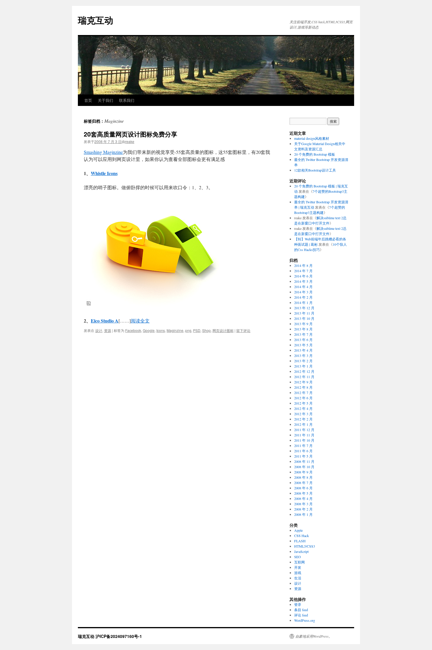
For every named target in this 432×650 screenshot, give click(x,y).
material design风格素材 (311, 138)
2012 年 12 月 (304, 371)
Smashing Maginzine (103, 152)
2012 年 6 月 (303, 397)
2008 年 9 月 (303, 472)
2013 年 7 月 (303, 334)
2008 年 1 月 (303, 514)
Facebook (133, 330)
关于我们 (105, 100)
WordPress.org (304, 620)
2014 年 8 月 (303, 265)
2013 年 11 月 (304, 313)
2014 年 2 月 (303, 297)
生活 (297, 578)
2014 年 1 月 (303, 302)
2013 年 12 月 (304, 307)
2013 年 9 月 (303, 323)
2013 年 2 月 (303, 360)
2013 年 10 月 (304, 318)
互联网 (299, 562)
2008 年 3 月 (303, 503)
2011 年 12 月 (304, 429)
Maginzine (175, 330)
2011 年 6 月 (303, 450)
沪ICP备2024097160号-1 (119, 636)
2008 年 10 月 (304, 466)
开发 (297, 567)
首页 (88, 100)
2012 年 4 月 (303, 408)
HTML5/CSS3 (304, 546)
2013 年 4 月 (303, 350)
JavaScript (301, 551)
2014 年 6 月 (303, 276)
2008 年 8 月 (303, 477)
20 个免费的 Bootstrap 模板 (314, 154)
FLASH (300, 540)
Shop (206, 330)
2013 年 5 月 (303, 345)
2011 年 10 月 (304, 440)
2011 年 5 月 (303, 456)
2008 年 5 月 (303, 493)
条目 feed (301, 609)
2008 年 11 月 (304, 461)
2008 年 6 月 (303, 488)
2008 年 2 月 (303, 509)
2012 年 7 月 (303, 392)
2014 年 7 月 (303, 270)
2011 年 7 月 (303, 445)
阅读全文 (140, 320)
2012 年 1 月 (303, 424)
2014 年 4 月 (303, 286)
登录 (297, 604)
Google (149, 330)
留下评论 (243, 330)
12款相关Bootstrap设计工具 (315, 170)
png (188, 330)
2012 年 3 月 (303, 413)
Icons (160, 330)
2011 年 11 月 (304, 435)
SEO (297, 556)
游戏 (297, 572)
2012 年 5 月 (303, 403)
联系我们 (126, 100)
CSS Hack (301, 535)
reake (129, 141)
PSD (196, 330)
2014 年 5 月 (303, 281)
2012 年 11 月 (304, 376)
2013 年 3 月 (303, 355)
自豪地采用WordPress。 (313, 636)
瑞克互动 (95, 20)
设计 (98, 330)
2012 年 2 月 (303, 419)
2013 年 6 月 (303, 339)
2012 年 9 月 (303, 382)
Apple (298, 530)
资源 (107, 330)
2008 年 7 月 (303, 482)
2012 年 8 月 (303, 387)
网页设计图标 (223, 330)
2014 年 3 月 (303, 292)
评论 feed (301, 615)
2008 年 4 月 (303, 498)
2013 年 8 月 (303, 329)
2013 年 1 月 (303, 366)
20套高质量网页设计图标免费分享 (130, 133)
